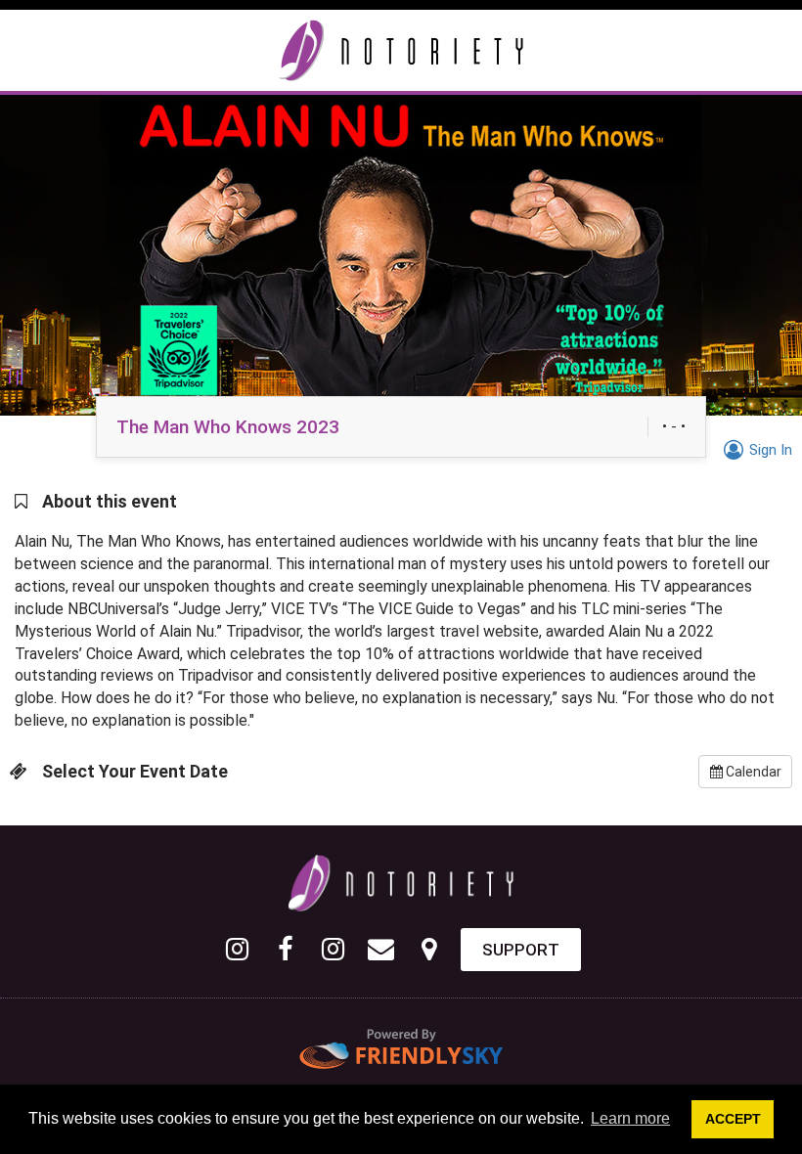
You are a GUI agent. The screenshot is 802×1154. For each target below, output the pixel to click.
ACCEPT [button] (733, 1119)
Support (520, 949)
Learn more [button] (630, 1118)
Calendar (752, 771)
